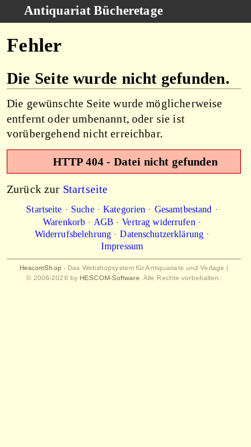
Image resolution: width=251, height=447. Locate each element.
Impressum (122, 246)
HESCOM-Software (110, 277)
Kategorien (124, 209)
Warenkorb (64, 221)
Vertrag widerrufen (158, 221)
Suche (82, 209)
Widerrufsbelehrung (73, 234)
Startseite (85, 189)
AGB (103, 221)
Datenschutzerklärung (161, 234)
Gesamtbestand (183, 209)
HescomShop (40, 267)
